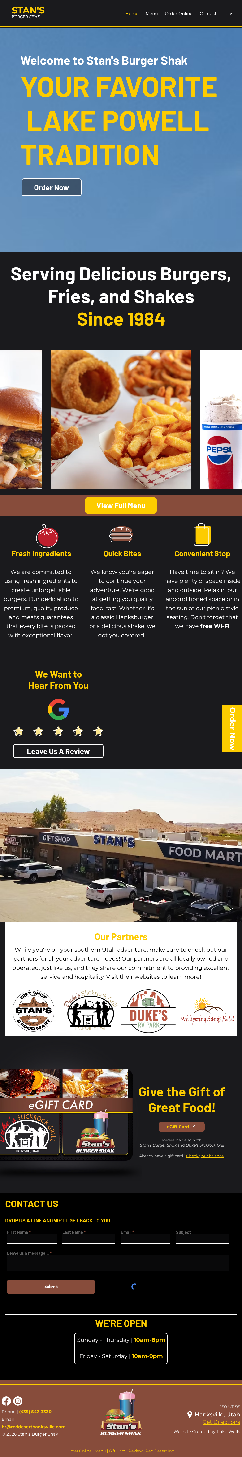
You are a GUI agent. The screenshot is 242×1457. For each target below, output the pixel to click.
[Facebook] (6, 1401)
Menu (100, 1451)
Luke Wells (228, 1431)
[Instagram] (17, 1401)
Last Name (72, 1232)
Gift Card (117, 1451)
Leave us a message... (28, 1253)
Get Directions (221, 1422)
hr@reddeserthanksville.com (34, 1426)
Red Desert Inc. (160, 1451)
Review (136, 1451)
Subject (183, 1232)
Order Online (79, 1451)
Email (126, 1232)
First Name (17, 1232)
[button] (121, 1348)
